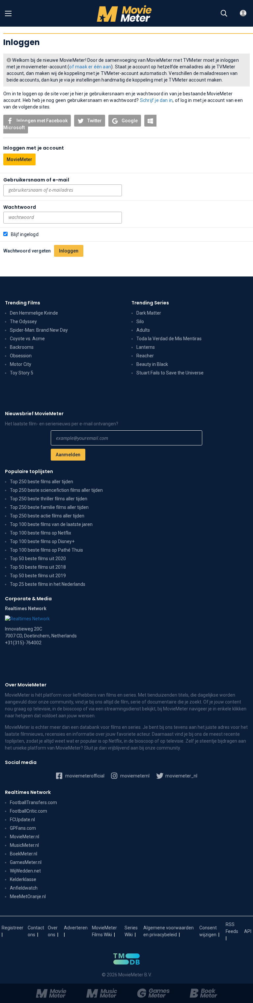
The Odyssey (23, 321)
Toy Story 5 (21, 372)
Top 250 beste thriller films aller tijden (48, 498)
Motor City (20, 364)
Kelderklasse (23, 879)
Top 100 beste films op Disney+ (42, 541)
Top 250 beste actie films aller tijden (47, 515)
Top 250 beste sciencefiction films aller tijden (56, 490)
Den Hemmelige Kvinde (34, 313)
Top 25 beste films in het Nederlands (47, 584)
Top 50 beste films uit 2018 (38, 567)
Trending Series (150, 302)
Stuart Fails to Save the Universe (170, 372)
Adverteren (76, 927)
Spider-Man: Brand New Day (39, 330)
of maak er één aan (90, 66)
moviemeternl (134, 775)
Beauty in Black (152, 364)
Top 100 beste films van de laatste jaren (51, 524)
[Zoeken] (224, 13)
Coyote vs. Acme (27, 338)
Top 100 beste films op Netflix (40, 533)
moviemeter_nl (180, 775)
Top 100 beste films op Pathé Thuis (46, 550)
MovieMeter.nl (24, 836)
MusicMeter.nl (24, 845)
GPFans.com (23, 828)
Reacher (145, 355)
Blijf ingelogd (25, 234)
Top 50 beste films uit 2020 (38, 558)
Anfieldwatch (24, 888)
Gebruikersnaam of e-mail (36, 180)
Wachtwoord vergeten (27, 250)
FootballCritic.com (28, 811)
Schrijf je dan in (156, 100)
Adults (143, 330)
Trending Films (22, 302)
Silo (140, 321)
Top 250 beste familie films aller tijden (49, 507)
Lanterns (145, 347)
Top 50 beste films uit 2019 (38, 575)
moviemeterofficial (84, 775)
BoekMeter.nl (23, 853)
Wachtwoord (19, 207)
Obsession (21, 355)
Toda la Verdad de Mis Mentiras (169, 338)
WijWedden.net (25, 870)
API (247, 931)
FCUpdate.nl (22, 819)
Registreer (12, 927)
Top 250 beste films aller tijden (41, 481)
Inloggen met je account (33, 148)
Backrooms (22, 347)
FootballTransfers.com (33, 802)
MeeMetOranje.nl (28, 896)
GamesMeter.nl (26, 862)
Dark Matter (148, 313)
